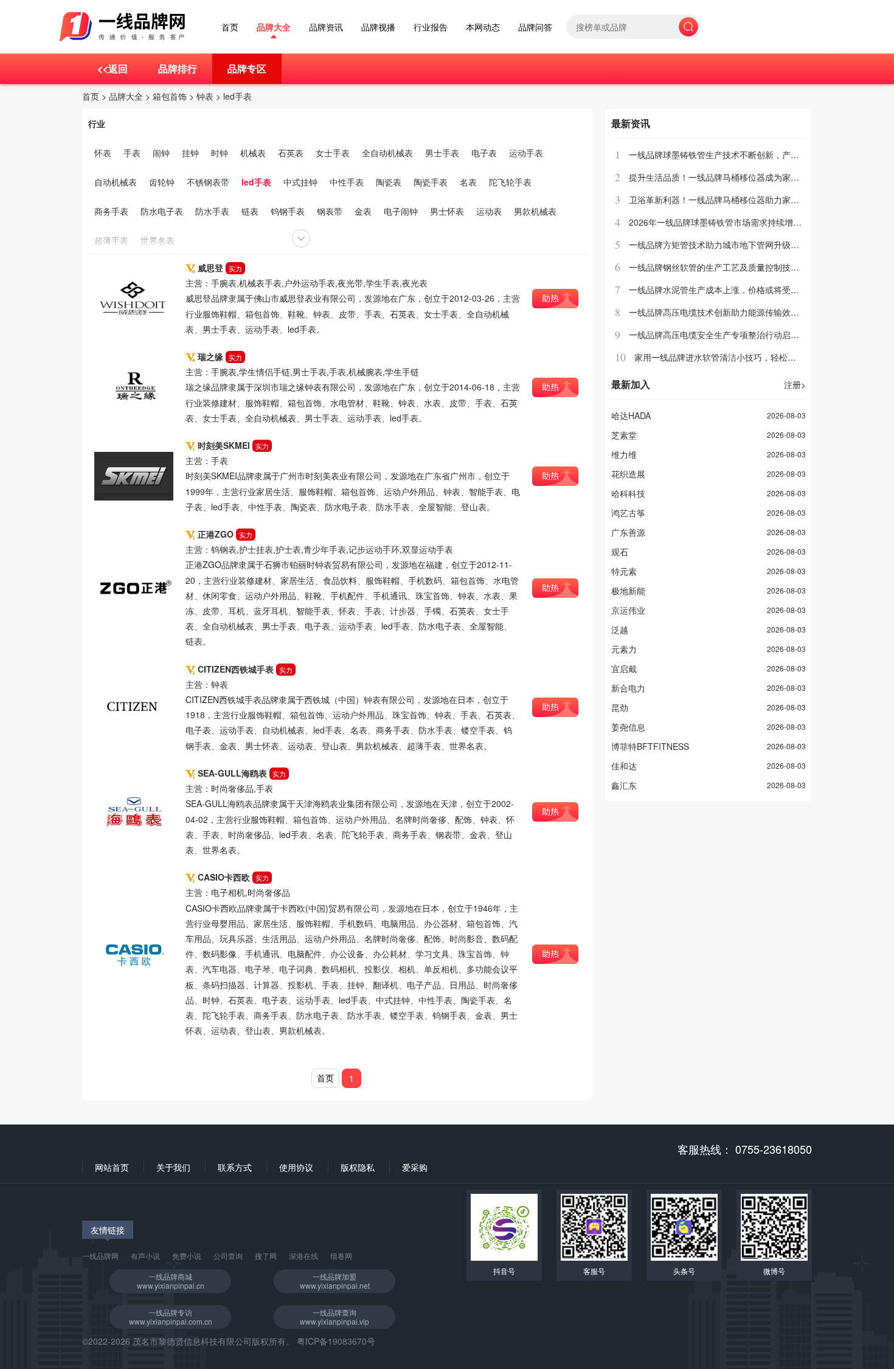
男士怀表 (447, 211)
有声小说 (145, 1255)
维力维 (624, 454)
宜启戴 (624, 668)
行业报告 (431, 27)
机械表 (253, 153)
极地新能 (628, 590)
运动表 (489, 211)
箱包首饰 (170, 96)
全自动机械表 (387, 153)
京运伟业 (628, 610)
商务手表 (111, 211)
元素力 (624, 649)
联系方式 (235, 1167)
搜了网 (266, 1255)
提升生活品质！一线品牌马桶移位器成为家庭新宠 (722, 177)
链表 (249, 211)
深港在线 (303, 1255)
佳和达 (624, 766)
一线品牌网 (100, 1255)
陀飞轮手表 (510, 182)
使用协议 (296, 1167)
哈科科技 (628, 493)
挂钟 (190, 153)
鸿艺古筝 (628, 513)
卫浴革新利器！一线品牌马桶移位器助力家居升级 (722, 199)
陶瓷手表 (431, 182)
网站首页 (112, 1167)
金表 (363, 211)
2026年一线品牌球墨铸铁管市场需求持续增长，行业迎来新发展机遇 (758, 222)
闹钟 (161, 153)
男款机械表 (535, 211)
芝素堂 (624, 435)
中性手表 (347, 182)
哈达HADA (631, 415)
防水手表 (212, 211)
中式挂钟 (300, 182)
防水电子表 (161, 211)
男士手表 (442, 153)
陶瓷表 (388, 182)
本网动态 (483, 27)
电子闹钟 (401, 211)
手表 (131, 153)
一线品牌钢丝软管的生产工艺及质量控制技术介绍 (722, 267)
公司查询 (228, 1255)
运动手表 (526, 153)
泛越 (619, 629)
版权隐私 (358, 1167)
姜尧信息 (628, 727)
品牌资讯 (326, 27)
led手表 (237, 96)
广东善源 (628, 532)
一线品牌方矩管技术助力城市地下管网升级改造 (718, 244)
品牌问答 (535, 27)
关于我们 (173, 1167)
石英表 (290, 153)
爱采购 (415, 1167)
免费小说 (186, 1255)
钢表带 (329, 211)
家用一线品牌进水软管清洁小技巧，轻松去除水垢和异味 (740, 357)
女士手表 (333, 153)
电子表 (484, 153)
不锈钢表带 (208, 182)
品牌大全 (274, 27)
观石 (619, 552)
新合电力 (628, 688)
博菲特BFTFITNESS (650, 746)
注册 (795, 384)
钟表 (204, 96)
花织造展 (628, 474)
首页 (229, 27)
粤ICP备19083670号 (336, 1341)
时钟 (219, 153)
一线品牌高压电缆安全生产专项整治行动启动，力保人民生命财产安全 (761, 334)
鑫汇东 (624, 785)
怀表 (102, 153)
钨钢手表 (288, 211)
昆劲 (619, 707)
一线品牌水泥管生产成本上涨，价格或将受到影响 (722, 289)
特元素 (624, 571)
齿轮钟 (162, 182)
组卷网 (341, 1255)
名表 (468, 182)
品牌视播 (378, 27)
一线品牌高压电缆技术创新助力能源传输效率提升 (722, 312)
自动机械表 (115, 182)
